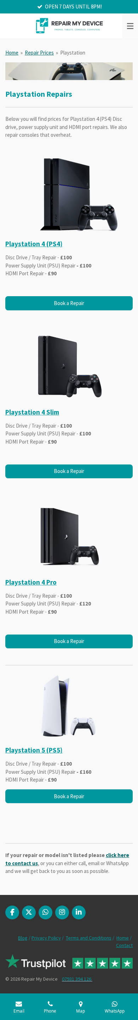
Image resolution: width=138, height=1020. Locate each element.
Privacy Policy (46, 938)
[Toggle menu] (130, 25)
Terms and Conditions (88, 938)
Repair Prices (39, 52)
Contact (124, 945)
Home (11, 52)
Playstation (72, 52)
